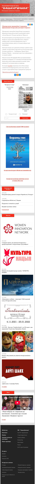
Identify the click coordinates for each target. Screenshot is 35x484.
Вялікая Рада (20, 440)
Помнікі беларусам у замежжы (24, 465)
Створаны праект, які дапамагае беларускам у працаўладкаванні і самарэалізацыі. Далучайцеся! (15, 243)
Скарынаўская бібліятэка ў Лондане (11, 200)
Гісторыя (4, 465)
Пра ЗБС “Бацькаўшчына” (23, 432)
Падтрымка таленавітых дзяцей (10, 203)
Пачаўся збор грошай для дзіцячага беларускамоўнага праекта (16, 356)
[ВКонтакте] (28, 24)
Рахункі (19, 444)
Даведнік (4, 453)
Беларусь (4, 451)
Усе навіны (4, 386)
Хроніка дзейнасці (21, 437)
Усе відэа (4, 419)
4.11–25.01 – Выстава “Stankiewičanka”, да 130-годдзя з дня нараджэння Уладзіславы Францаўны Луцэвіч (17, 328)
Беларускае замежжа (7, 462)
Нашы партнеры (6, 441)
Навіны (4, 435)
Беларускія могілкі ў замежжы (24, 467)
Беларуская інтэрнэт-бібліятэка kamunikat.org (17, 170)
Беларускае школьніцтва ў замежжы (25, 469)
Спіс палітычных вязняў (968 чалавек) (17, 126)
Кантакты (4, 432)
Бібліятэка (4, 430)
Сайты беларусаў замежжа (7, 469)
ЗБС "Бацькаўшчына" (23, 430)
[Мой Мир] (32, 24)
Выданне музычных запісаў (9, 206)
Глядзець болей (5, 209)
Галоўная (2, 19)
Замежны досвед (21, 472)
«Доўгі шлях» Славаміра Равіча (10, 383)
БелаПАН (10, 65)
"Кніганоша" (25, 114)
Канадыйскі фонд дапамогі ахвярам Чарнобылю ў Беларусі (17, 194)
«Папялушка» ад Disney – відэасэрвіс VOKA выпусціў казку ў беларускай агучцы (16, 300)
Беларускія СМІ (5, 458)
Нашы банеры (20, 442)
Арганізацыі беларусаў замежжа (8, 467)
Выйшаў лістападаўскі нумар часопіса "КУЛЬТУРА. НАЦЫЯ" (15, 271)
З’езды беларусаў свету (22, 435)
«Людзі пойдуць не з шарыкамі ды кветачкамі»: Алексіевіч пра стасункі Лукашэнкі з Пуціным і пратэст (14, 413)
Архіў (9, 88)
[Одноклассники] (30, 24)
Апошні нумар (10, 87)
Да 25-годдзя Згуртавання (23, 447)
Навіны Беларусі (9, 19)
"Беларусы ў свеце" (12, 114)
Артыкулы (4, 456)
